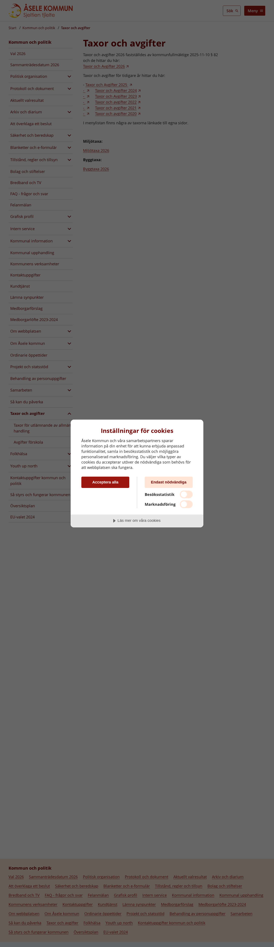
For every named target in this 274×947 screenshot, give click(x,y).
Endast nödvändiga (168, 482)
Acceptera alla (105, 482)
